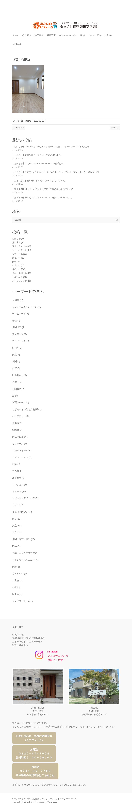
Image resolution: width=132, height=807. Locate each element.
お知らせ (109, 35)
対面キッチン (20, 402)
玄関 (16, 361)
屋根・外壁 (17, 269)
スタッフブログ (19, 280)
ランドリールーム (22, 600)
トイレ (18, 505)
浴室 (16, 518)
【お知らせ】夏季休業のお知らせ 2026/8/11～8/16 (36, 155)
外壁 (16, 587)
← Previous (19, 127)
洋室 (16, 525)
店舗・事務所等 (19, 273)
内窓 (16, 354)
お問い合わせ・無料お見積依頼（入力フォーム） (34, 738)
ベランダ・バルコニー (25, 559)
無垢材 (17, 429)
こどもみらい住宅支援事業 (27, 409)
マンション (19, 484)
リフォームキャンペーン (27, 306)
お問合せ (16, 44)
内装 (14, 261)
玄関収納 (18, 388)
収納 (16, 546)
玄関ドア (18, 327)
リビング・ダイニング (25, 498)
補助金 (18, 300)
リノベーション (19, 250)
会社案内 (26, 35)
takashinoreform (23, 120)
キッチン (19, 491)
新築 (82, 35)
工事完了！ (17, 277)
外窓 (16, 368)
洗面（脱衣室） (22, 512)
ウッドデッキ (20, 341)
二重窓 (17, 580)
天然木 (17, 423)
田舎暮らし (19, 375)
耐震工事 (51, 35)
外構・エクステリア (24, 553)
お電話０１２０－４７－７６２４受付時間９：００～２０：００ (34, 753)
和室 (16, 532)
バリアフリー (20, 416)
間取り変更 (20, 436)
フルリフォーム (19, 246)
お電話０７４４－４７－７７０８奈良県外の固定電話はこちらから (35, 771)
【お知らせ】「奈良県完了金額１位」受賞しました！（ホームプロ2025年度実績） (51, 146)
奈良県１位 (19, 334)
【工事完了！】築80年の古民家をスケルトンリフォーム (38, 180)
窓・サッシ (19, 573)
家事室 (17, 594)
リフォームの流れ (68, 35)
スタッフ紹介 (94, 35)
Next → (114, 127)
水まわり (16, 257)
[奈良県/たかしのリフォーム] (66, 19)
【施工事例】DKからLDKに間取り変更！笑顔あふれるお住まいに (42, 189)
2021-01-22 (39, 120)
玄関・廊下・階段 (23, 539)
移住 (16, 320)
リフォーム (17, 254)
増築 (16, 464)
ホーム (15, 35)
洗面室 (17, 347)
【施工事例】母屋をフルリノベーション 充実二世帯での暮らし (42, 197)
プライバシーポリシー (66, 798)
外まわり (16, 265)
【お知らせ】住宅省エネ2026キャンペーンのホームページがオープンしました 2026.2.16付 (55, 172)
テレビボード (20, 313)
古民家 (17, 470)
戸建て (17, 382)
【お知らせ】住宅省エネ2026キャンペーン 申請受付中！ (38, 163)
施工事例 (38, 35)
